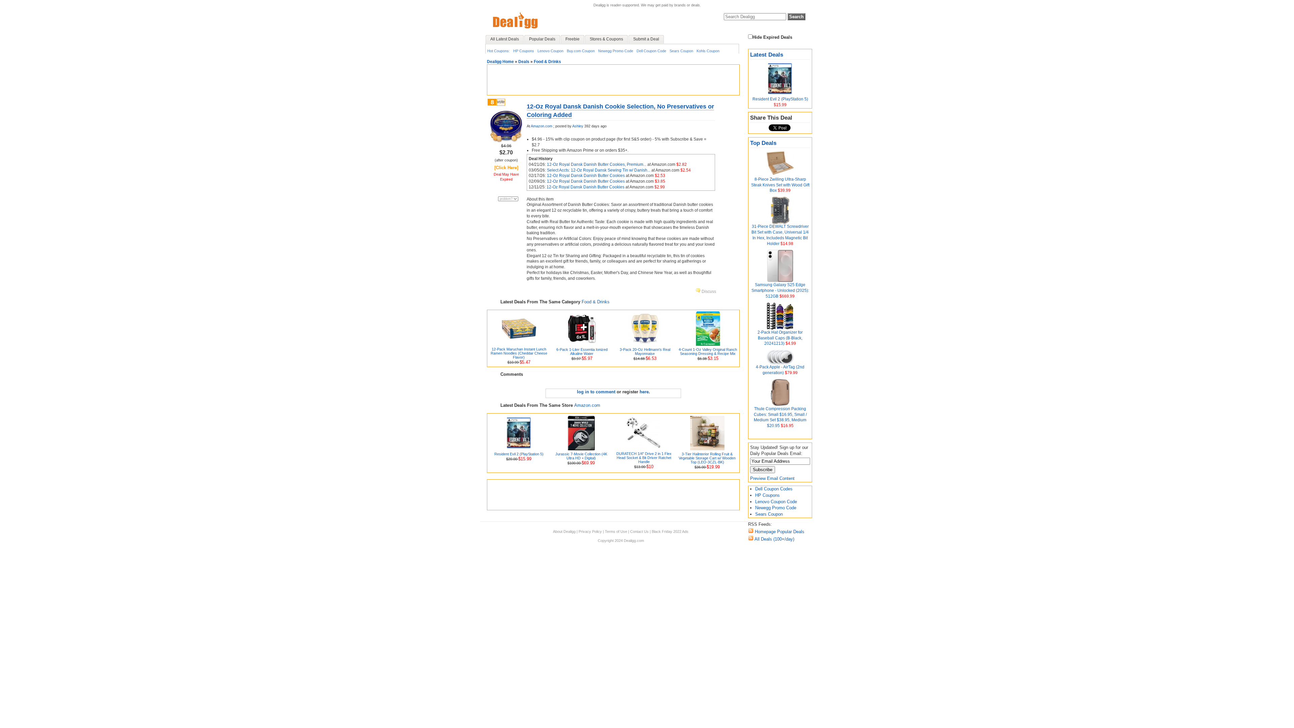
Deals (523, 61)
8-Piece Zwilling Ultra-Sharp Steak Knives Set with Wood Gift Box (780, 185)
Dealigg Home (500, 61)
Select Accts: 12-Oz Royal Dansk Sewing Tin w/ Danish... (599, 170)
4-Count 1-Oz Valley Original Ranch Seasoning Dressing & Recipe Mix (708, 351)
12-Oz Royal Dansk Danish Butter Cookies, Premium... (597, 164)
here (644, 391)
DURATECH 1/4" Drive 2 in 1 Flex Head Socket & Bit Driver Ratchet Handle (644, 458)
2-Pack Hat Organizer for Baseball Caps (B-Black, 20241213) (780, 338)
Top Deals (763, 143)
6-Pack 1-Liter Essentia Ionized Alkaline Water (582, 351)
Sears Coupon (681, 51)
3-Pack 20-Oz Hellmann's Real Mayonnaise (645, 351)
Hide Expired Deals (772, 37)
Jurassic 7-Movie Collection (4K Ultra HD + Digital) (581, 456)
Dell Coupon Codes (774, 488)
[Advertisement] (613, 80)
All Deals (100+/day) (773, 539)
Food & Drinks (547, 61)
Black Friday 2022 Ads (670, 531)
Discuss (708, 291)
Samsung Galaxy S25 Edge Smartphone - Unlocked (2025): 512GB (780, 290)
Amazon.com (541, 126)
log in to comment (596, 391)
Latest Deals (766, 55)
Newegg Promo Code (615, 51)
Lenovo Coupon (550, 51)
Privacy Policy (590, 531)
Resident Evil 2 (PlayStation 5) (780, 99)
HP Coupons (523, 51)
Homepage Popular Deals (778, 531)
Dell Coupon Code (651, 51)
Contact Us (639, 531)
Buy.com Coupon (581, 51)
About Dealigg (564, 531)
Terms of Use (616, 531)
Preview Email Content (772, 478)
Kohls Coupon (708, 51)
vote (501, 101)
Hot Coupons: (498, 51)
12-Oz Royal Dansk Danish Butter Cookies (586, 175)
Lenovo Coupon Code (776, 501)
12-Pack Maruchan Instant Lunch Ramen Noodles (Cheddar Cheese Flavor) (519, 353)
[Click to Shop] (506, 141)
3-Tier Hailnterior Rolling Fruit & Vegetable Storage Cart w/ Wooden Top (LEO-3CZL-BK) (707, 458)
